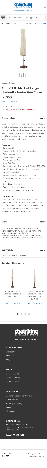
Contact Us (10, 352)
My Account (11, 411)
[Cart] (44, 7)
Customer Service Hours (17, 425)
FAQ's (8, 407)
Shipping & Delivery (14, 403)
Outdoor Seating (13, 378)
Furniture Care (12, 400)
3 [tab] (25, 314)
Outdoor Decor (12, 381)
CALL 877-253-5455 (15, 435)
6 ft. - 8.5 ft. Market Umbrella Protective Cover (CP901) (12, 293)
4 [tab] (29, 314)
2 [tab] (22, 314)
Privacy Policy (33, 454)
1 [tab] (18, 314)
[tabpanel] (12, 290)
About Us (10, 356)
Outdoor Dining (12, 374)
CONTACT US (13, 421)
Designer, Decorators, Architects (19, 396)
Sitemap (41, 456)
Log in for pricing (9, 101)
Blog (8, 359)
